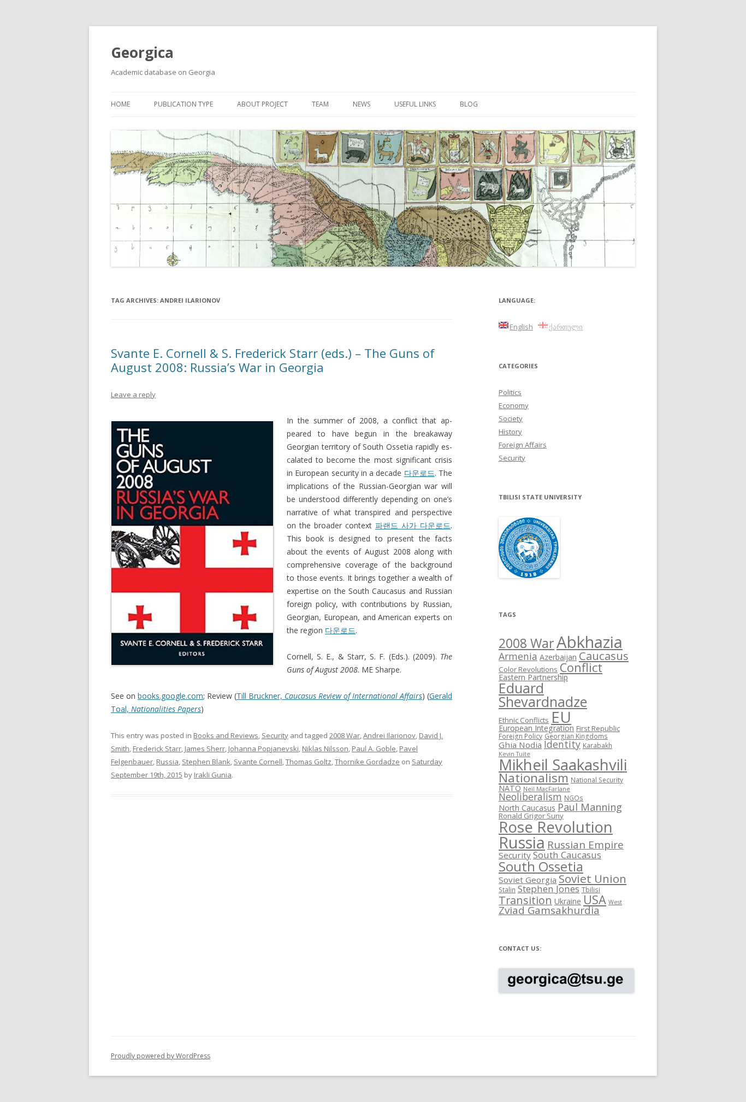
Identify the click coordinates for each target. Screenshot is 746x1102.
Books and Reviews (225, 735)
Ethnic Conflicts (524, 720)
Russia (167, 762)
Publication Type (183, 104)
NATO (510, 788)
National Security (597, 779)
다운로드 (419, 473)
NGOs (573, 797)
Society (511, 418)
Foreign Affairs (523, 445)
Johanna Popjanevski (263, 748)
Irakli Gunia (213, 775)
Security (275, 735)
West (615, 902)
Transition (525, 900)
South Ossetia (541, 866)
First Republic (598, 728)
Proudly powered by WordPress (160, 1055)
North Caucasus (527, 808)
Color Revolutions (528, 669)
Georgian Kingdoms (576, 736)
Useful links (415, 104)
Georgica (142, 52)
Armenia (518, 656)
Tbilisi (591, 889)
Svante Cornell (258, 762)
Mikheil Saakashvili (563, 765)
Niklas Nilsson (325, 748)
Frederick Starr (157, 748)
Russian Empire (585, 845)
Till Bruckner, (329, 696)
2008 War (344, 735)
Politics (510, 392)
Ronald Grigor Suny (531, 816)
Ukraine (567, 901)
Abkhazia (589, 642)
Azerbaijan (558, 657)
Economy (514, 405)
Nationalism (534, 777)
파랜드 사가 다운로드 (413, 525)
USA (594, 899)
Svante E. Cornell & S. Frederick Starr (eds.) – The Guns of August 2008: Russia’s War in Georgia (273, 360)
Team (320, 104)
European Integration (536, 728)
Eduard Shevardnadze (543, 695)
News (361, 104)
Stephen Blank (206, 762)
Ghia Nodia (520, 744)
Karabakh (597, 745)
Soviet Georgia (527, 879)
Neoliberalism (530, 796)
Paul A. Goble (374, 748)
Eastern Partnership (533, 677)
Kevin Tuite (514, 754)
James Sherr (205, 748)
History (510, 432)
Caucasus (604, 655)
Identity (562, 744)
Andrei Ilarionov (389, 735)
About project (262, 104)
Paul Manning (590, 807)
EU (561, 716)
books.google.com (170, 696)
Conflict (581, 667)
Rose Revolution (556, 826)
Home (120, 104)
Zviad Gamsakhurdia (549, 910)
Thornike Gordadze (367, 762)
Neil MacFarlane (546, 789)
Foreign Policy (520, 736)
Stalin (507, 889)
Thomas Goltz (308, 762)
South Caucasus (567, 854)
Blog (469, 104)
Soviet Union (592, 878)
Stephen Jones (548, 888)
